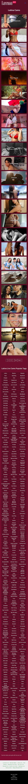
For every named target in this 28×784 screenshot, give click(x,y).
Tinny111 (14, 63)
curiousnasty (14, 106)
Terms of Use (14, 779)
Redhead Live (21, 766)
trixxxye (14, 348)
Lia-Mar (14, 206)
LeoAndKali (14, 291)
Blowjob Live (6, 766)
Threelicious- (14, 263)
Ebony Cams (9, 767)
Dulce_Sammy (14, 163)
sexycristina (14, 234)
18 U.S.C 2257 (14, 774)
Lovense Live (6, 762)
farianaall (14, 177)
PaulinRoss (14, 277)
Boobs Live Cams (13, 766)
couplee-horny (14, 306)
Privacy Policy (14, 777)
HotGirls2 (14, 249)
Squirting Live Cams (12, 764)
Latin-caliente (14, 149)
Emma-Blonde (14, 78)
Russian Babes (13, 762)
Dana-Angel (14, 192)
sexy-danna (14, 35)
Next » (19, 360)
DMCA (14, 776)
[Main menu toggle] (25, 3)
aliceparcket (14, 220)
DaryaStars (14, 120)
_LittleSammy (14, 320)
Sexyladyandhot (14, 49)
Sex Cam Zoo (21, 764)
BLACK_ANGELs (14, 334)
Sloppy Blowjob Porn (17, 767)
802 (16, 360)
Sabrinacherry (14, 135)
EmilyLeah (14, 92)
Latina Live (19, 762)
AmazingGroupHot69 (14, 21)
